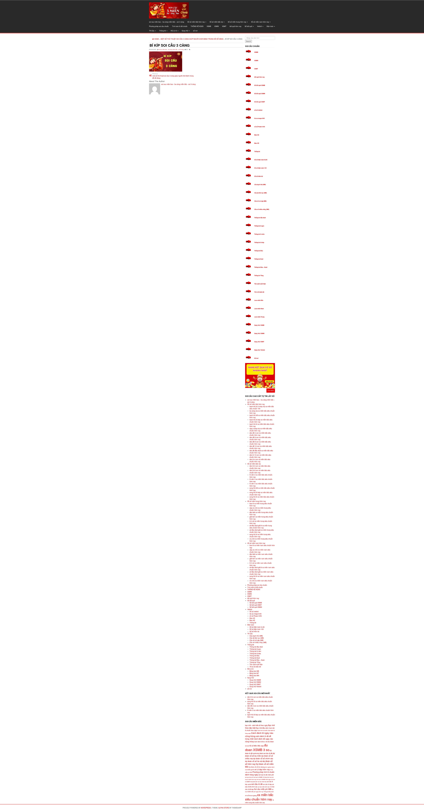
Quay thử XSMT (259, 342)
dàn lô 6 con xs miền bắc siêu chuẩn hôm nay (260, 467)
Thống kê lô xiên (259, 234)
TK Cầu (152, 31)
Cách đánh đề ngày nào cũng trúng (259, 740)
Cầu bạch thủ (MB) (260, 184)
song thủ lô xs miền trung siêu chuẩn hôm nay (260, 535)
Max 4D (256, 143)
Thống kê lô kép (259, 242)
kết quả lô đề (252, 770)
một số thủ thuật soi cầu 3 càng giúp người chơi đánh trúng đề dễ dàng (173, 76)
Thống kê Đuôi (258, 259)
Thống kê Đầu (258, 251)
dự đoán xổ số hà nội (253, 761)
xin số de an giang (251, 795)
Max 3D (256, 135)
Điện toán (270, 26)
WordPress (206, 808)
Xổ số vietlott (254, 611)
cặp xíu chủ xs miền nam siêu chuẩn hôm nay (260, 551)
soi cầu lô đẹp (267, 784)
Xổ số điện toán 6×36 (257, 627)
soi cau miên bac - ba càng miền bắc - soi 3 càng (171, 49)
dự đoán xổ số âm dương (257, 767)
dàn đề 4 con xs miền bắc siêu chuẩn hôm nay (260, 434)
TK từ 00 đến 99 (259, 292)
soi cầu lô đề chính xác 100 (265, 787)
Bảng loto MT (254, 673)
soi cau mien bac (262, 781)
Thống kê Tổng (258, 275)
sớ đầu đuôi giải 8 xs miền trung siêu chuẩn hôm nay (261, 526)
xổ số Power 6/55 (259, 127)
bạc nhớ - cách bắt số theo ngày (256, 725)
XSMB (209, 26)
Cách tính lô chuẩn (262, 730)
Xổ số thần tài (258, 176)
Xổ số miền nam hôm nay (260, 22)
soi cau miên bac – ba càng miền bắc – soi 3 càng (166, 22)
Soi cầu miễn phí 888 (262, 789)
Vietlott (259, 26)
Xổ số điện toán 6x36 (260, 160)
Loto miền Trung (259, 317)
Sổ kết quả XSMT (259, 102)
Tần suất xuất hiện (260, 284)
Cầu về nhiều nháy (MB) (261, 209)
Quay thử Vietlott (259, 350)
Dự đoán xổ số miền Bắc (259, 765)
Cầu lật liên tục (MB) (260, 193)
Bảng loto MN (254, 675)
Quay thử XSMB (259, 325)
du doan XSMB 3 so (257, 747)
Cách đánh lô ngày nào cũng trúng (259, 734)
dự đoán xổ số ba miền (260, 754)
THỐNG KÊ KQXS (197, 26)
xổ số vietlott (258, 110)
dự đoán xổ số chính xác (263, 758)
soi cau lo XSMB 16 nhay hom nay (263, 777)
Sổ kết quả (249, 26)
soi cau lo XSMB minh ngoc (264, 779)
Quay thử (185, 31)
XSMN (216, 26)
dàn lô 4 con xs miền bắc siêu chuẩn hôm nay (260, 460)
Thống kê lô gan (259, 226)
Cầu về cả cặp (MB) (260, 201)
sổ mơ (195, 31)
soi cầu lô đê (257, 784)
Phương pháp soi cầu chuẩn (159, 26)
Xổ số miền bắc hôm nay (196, 22)
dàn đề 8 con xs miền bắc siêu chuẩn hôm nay (260, 443)
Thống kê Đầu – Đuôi (260, 267)
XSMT (224, 26)
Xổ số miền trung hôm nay (237, 22)
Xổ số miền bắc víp (216, 22)
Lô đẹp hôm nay (263, 769)
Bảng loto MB (254, 671)
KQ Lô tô (174, 31)
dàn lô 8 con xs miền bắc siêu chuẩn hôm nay (260, 471)
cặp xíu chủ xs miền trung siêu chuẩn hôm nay (260, 509)
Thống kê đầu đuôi (260, 218)
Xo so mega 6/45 (259, 118)
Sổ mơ (256, 358)
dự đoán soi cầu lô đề (264, 753)
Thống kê (162, 31)
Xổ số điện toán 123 (260, 168)
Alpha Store (223, 808)
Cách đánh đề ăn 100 (261, 742)
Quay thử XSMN (259, 333)
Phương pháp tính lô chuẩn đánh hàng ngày (259, 773)
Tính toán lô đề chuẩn (179, 26)
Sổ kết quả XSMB (259, 85)
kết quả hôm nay (235, 26)
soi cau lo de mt (249, 777)
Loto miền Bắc (258, 300)
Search (248, 41)
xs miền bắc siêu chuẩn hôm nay (259, 796)
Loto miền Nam (259, 309)
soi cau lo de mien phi (266, 775)
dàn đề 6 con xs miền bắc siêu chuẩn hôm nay (260, 438)
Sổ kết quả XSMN (259, 94)
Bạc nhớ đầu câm (262, 728)
